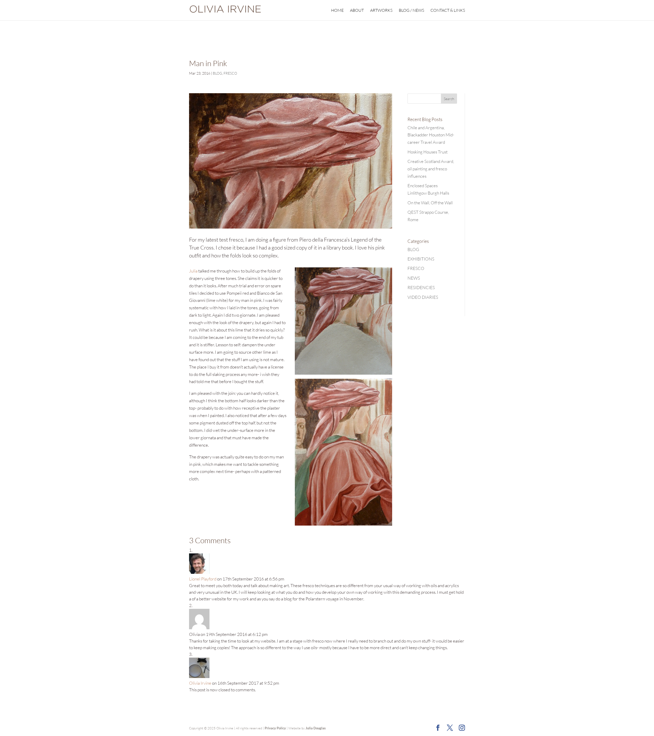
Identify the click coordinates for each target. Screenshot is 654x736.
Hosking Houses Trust (427, 152)
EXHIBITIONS (420, 259)
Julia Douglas (316, 728)
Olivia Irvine (200, 683)
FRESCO (230, 73)
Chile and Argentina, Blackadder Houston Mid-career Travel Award (430, 135)
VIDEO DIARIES (422, 297)
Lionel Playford (202, 578)
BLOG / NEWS (411, 10)
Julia (193, 271)
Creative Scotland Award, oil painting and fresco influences (430, 169)
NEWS (413, 278)
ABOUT (357, 10)
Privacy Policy (275, 728)
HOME (337, 10)
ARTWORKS (381, 10)
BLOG (217, 73)
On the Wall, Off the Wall (430, 202)
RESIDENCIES (421, 287)
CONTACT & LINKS (447, 10)
